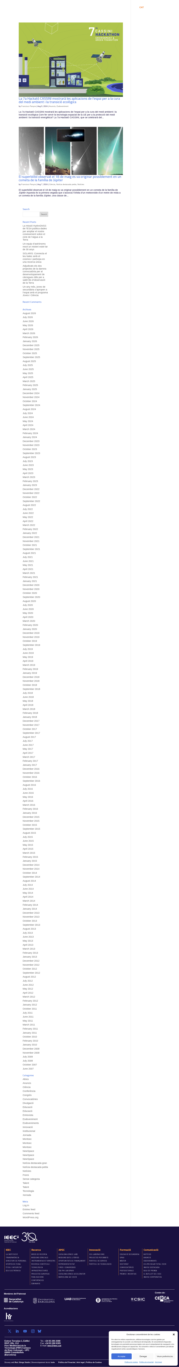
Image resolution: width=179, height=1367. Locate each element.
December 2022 (31, 489)
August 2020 (29, 601)
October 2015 (30, 825)
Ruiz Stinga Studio (22, 1362)
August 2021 (29, 553)
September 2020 (31, 597)
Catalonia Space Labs (68, 1254)
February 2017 (30, 761)
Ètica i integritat (14, 1267)
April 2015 (28, 849)
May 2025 (28, 373)
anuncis (147, 1257)
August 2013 (29, 928)
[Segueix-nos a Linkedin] (17, 1331)
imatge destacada (152, 1267)
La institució (12, 1254)
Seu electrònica (13, 1270)
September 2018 (31, 689)
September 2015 (31, 829)
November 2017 (31, 725)
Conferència (29, 1091)
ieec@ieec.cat (54, 1345)
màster (123, 1261)
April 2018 (28, 705)
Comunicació (127, 7)
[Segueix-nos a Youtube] (25, 1331)
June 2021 (28, 561)
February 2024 (30, 433)
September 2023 (31, 453)
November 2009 (31, 1052)
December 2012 (31, 960)
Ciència (52, 184)
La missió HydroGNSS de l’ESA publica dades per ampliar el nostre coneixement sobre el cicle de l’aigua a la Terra (35, 232)
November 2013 (31, 916)
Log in (26, 1205)
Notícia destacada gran (35, 1163)
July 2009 (28, 1056)
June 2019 (28, 653)
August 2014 (29, 881)
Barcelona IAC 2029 (68, 1277)
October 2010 (30, 1036)
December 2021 (31, 537)
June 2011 (28, 1016)
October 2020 (30, 593)
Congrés (27, 1095)
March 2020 (29, 621)
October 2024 (30, 401)
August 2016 (29, 785)
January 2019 (30, 673)
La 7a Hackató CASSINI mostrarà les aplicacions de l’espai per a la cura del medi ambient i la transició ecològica (69, 100)
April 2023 (28, 473)
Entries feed (29, 1209)
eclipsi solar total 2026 (155, 1264)
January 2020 (30, 629)
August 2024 (29, 409)
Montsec (27, 1139)
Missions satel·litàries (69, 1257)
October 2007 (30, 1064)
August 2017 (29, 737)
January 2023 (30, 485)
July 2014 (28, 885)
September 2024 (31, 405)
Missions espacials (39, 1257)
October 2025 (30, 353)
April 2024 (28, 425)
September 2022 (31, 501)
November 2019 (31, 637)
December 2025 (31, 345)
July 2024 (28, 413)
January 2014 (30, 909)
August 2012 (29, 976)
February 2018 (30, 713)
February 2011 (30, 1028)
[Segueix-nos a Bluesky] (39, 1331)
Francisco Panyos (28, 106)
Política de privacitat (146, 1362)
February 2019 (30, 669)
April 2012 (28, 993)
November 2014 (31, 869)
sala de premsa (150, 1270)
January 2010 (30, 1044)
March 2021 (29, 573)
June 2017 (28, 745)
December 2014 (31, 865)
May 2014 (28, 893)
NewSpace (28, 1151)
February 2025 (30, 385)
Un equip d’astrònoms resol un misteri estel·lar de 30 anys (35, 246)
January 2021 (30, 581)
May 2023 (28, 469)
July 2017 (28, 741)
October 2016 (30, 777)
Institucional (29, 1131)
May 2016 (28, 797)
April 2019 (28, 661)
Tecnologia (28, 1191)
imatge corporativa (153, 1277)
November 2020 (31, 589)
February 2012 (30, 1000)
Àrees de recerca (39, 1254)
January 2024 (30, 437)
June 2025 (28, 369)
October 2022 (30, 497)
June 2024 (28, 417)
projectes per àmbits (98, 1257)
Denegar (143, 1356)
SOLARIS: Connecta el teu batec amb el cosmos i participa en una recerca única (35, 257)
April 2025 (28, 377)
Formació (110, 7)
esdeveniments (150, 1261)
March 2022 (29, 525)
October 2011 (30, 1008)
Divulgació (28, 1103)
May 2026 (28, 325)
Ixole (53, 1362)
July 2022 (28, 509)
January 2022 (30, 533)
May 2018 (28, 701)
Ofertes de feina (13, 1264)
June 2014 (28, 889)
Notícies (80, 184)
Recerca (69, 7)
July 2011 (28, 1012)
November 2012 (31, 965)
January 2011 (30, 1032)
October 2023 (30, 449)
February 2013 (30, 953)
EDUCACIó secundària (129, 1254)
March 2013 (29, 948)
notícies (147, 1254)
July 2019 (28, 649)
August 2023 (29, 457)
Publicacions (37, 1277)
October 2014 (30, 873)
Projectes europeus (40, 1274)
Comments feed (31, 1213)
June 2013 (28, 936)
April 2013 (28, 945)
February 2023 (30, 481)
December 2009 (31, 1048)
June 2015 (28, 841)
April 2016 (28, 801)
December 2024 (31, 393)
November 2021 (31, 541)
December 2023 (31, 441)
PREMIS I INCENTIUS (128, 1274)
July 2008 (28, 1060)
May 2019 (28, 657)
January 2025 (30, 389)
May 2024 (28, 421)
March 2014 (29, 901)
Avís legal (158, 1362)
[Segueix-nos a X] (9, 1331)
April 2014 (28, 896)
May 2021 (28, 565)
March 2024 (29, 429)
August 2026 (29, 313)
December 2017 (31, 721)
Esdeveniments (31, 1123)
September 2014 (31, 876)
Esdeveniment (62, 106)
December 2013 (31, 913)
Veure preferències (165, 1356)
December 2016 (31, 769)
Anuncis (52, 106)
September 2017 (31, 733)
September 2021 (31, 549)
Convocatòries (30, 1099)
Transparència (12, 1257)
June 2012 (28, 985)
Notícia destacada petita (66, 184)
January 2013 (30, 956)
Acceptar (121, 1356)
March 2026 (29, 333)
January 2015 (30, 861)
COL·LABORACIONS (96, 1254)
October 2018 (30, 685)
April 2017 (28, 753)
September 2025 (31, 357)
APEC (82, 7)
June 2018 (28, 697)
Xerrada (27, 1195)
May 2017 (28, 749)
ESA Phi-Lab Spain (66, 1270)
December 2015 (31, 817)
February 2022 (30, 529)
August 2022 (29, 505)
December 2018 (31, 677)
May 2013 (28, 941)
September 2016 (31, 781)
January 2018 (30, 717)
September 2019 (31, 645)
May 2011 (28, 1020)
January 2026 (30, 341)
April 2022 (28, 521)
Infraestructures (39, 1270)
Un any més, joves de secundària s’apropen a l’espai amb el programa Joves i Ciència (35, 291)
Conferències (37, 1280)
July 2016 (28, 789)
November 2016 (31, 773)
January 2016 (30, 813)
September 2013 (31, 925)
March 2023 (29, 477)
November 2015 (31, 821)
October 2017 (30, 729)
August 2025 (29, 361)
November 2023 (31, 445)
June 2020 (28, 609)
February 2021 (30, 577)
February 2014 (30, 905)
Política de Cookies (94, 1362)
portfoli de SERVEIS (98, 1261)
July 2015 (28, 837)
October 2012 (30, 968)
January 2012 (30, 1004)
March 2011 (29, 1024)
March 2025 (29, 381)
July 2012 (28, 980)
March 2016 (29, 805)
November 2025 (31, 349)
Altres (26, 1079)
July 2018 (28, 693)
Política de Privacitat (67, 1362)
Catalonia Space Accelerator (72, 1274)
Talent (26, 1183)
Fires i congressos (67, 1267)
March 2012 (29, 996)
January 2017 (30, 765)
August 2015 (29, 833)
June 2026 (28, 321)
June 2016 (28, 793)
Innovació (95, 7)
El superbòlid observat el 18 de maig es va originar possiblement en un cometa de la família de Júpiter (70, 178)
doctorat (124, 1264)
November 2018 (31, 681)
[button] (173, 1334)
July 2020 (28, 605)
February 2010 (30, 1040)
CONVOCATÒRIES (127, 1267)
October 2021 (30, 545)
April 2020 (28, 617)
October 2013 (30, 921)
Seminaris (35, 1283)
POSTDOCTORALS (127, 1270)
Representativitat (67, 1264)
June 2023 (28, 465)
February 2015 (30, 857)
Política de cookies (131, 1362)
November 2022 (31, 493)
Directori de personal (16, 1261)
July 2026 (28, 317)
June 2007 (28, 1068)
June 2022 (28, 513)
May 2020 (28, 613)
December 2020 (31, 585)
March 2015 (29, 853)
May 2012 (28, 988)
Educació (27, 1107)
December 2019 (31, 633)
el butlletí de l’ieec (152, 1274)
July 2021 (28, 557)
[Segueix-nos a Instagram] (32, 1331)
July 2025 (28, 365)
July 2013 (28, 933)
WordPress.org (30, 1217)
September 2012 (31, 973)
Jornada (27, 1135)
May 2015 (28, 845)
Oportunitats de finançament (72, 1261)
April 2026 (28, 329)
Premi (26, 1175)
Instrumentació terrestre (43, 1261)
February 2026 (30, 337)
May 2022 (28, 517)
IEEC (57, 7)
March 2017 (29, 757)
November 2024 (31, 397)
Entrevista (28, 1115)
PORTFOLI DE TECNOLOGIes (100, 1264)
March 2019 (29, 665)
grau (122, 1257)
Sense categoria (31, 1179)
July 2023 (28, 461)
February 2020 (30, 625)
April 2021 (28, 569)
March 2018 (29, 709)
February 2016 (30, 809)
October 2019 (30, 641)
